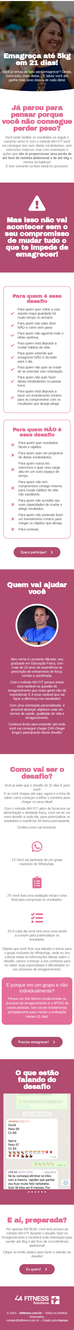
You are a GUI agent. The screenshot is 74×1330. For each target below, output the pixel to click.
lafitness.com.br (30, 1313)
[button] (7, 1141)
